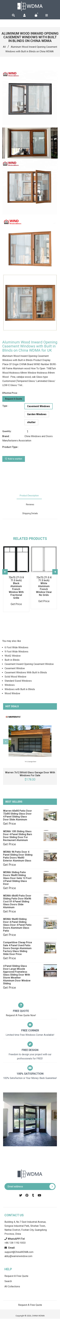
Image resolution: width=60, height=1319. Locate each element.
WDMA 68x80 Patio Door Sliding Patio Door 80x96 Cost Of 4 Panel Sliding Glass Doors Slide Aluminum (17, 901)
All (4, 46)
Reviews (30, 504)
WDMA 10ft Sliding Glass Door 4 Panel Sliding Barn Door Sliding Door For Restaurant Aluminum (17, 836)
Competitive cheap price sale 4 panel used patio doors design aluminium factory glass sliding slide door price (17, 948)
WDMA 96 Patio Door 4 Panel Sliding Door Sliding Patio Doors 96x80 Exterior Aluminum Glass (17, 856)
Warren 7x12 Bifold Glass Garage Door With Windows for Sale (30, 774)
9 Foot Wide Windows (16, 651)
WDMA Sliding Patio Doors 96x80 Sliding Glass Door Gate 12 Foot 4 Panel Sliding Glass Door (17, 878)
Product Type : (10, 447)
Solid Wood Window (15, 676)
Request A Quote (13, 399)
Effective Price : (10, 393)
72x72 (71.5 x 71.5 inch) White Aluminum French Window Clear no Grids (44, 586)
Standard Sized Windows (18, 680)
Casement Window (15, 668)
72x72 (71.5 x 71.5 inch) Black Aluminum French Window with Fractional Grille (16, 587)
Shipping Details (30, 513)
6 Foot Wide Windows (16, 647)
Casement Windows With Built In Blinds (26, 672)
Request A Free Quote (16, 1276)
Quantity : (7, 431)
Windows (10, 684)
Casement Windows (38, 406)
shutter (31, 422)
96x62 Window (13, 655)
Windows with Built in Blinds (20, 689)
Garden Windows (36, 414)
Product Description (29, 495)
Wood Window (12, 693)
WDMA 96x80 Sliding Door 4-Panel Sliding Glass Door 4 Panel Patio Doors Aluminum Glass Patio (17, 925)
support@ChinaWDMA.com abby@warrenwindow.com (18, 1251)
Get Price (9, 823)
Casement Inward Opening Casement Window (29, 664)
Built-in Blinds (12, 659)
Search (8, 1281)
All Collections (12, 1286)
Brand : (6, 436)
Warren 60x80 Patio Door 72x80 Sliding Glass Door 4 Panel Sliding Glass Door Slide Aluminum (17, 815)
